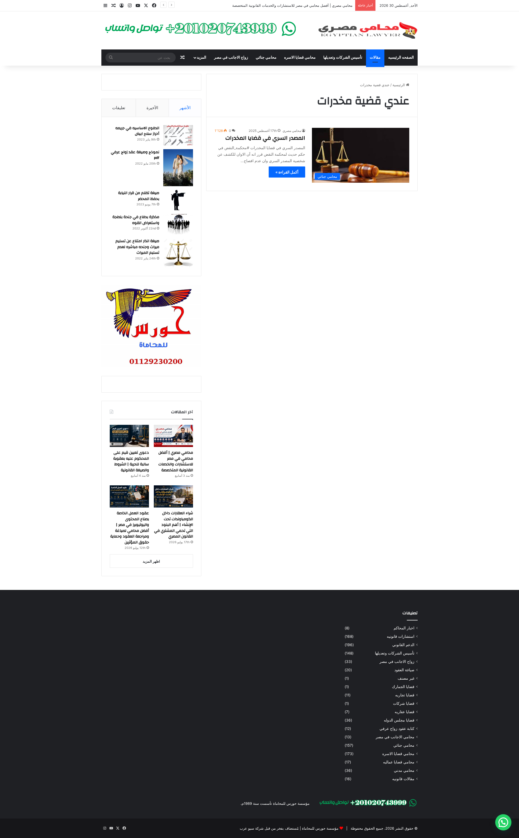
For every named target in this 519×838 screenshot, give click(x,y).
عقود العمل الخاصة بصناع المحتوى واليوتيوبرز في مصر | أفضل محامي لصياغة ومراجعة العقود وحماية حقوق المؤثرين (129, 528)
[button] (503, 822)
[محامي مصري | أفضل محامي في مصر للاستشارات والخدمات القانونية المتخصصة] (173, 436)
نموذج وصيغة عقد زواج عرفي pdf (135, 155)
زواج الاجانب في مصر (231, 57)
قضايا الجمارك (403, 687)
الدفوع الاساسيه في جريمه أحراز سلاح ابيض (137, 131)
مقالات (375, 57)
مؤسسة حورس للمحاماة (319, 828)
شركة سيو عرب (252, 828)
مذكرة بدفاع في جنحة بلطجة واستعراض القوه (135, 219)
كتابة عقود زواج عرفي (397, 728)
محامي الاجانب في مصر (395, 737)
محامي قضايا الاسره (300, 57)
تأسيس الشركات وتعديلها (342, 57)
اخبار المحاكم (404, 628)
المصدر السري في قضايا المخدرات (265, 138)
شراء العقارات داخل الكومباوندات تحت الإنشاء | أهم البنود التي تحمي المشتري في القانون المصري (173, 525)
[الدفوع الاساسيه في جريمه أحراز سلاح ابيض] (178, 135)
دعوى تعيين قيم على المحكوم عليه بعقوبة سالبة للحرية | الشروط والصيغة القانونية (131, 461)
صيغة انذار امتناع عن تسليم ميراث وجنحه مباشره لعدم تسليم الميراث (137, 247)
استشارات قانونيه (400, 636)
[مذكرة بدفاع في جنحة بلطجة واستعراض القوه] (178, 224)
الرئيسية (399, 85)
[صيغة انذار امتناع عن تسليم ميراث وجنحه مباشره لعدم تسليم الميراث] (178, 253)
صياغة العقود (404, 670)
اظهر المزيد (151, 561)
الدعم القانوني (403, 645)
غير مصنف (406, 678)
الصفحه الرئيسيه (401, 57)
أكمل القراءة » (286, 172)
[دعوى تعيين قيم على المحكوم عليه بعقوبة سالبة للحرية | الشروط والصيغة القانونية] (129, 436)
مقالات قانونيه (403, 779)
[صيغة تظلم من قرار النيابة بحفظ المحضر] (178, 200)
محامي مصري (291, 131)
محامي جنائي (266, 57)
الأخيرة (152, 107)
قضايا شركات (403, 703)
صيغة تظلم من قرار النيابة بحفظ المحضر (138, 195)
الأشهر (185, 107)
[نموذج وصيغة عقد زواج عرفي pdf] (178, 167)
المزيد (201, 57)
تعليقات (118, 107)
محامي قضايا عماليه (398, 762)
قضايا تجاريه (404, 695)
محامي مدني (404, 770)
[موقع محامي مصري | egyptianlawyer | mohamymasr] (368, 30)
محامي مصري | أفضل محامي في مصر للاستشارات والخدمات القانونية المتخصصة (292, 5)
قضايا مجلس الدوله (399, 720)
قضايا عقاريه (404, 712)
